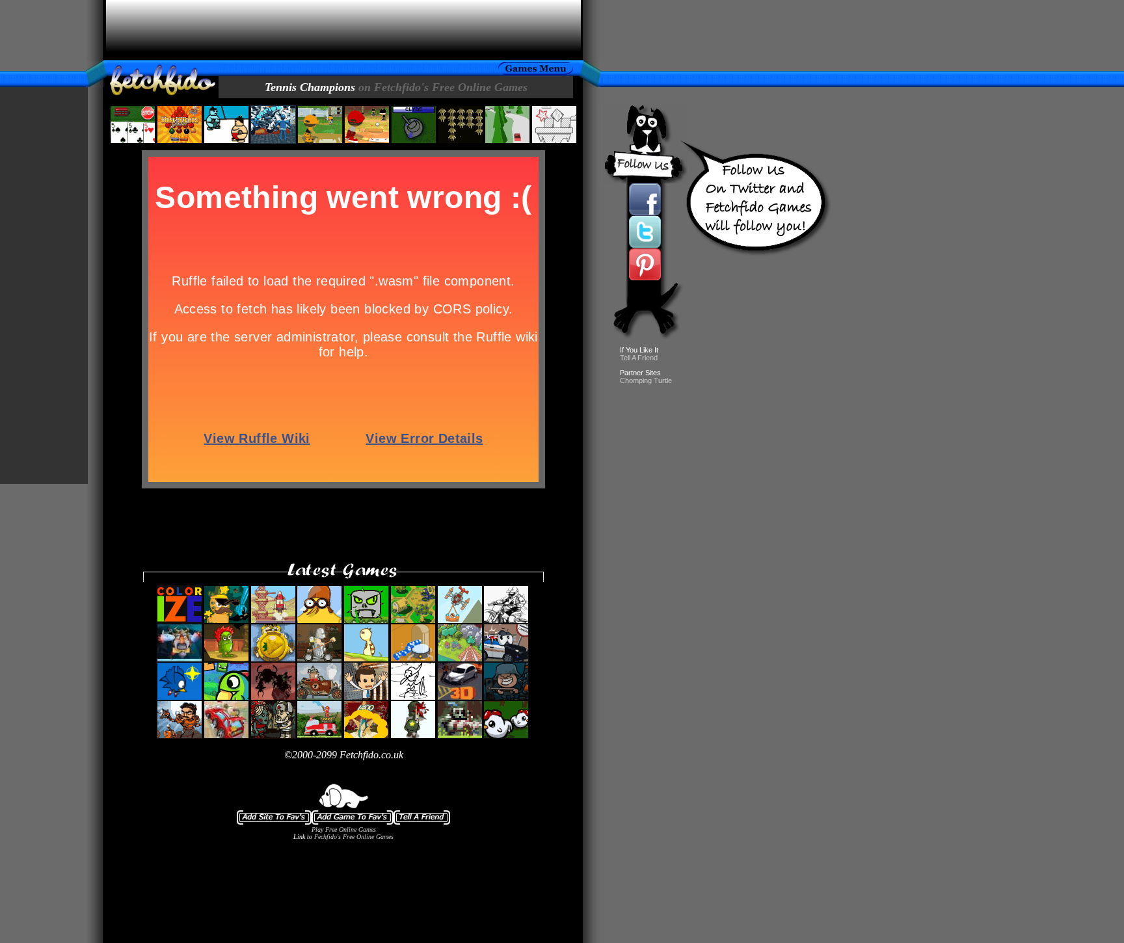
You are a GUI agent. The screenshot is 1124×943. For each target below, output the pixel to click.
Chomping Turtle (646, 380)
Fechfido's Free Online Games (354, 836)
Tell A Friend (639, 358)
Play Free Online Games (344, 829)
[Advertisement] (343, 30)
